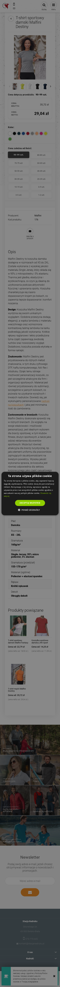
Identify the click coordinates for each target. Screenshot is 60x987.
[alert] (30, 493)
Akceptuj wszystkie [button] (30, 503)
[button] (30, 509)
